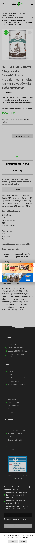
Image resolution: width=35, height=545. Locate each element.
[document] (17, 272)
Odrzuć (23, 541)
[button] (32, 265)
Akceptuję (13, 541)
